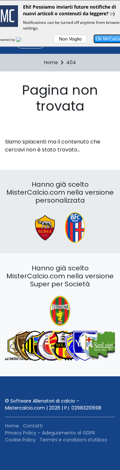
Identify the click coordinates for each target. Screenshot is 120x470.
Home (12, 426)
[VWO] (22, 39)
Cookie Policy (20, 439)
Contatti (33, 426)
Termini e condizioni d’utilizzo (73, 439)
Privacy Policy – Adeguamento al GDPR (50, 432)
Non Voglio (70, 39)
